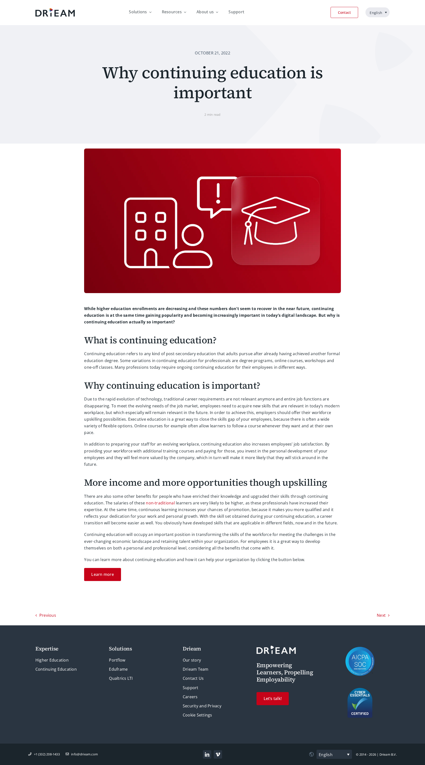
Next (381, 615)
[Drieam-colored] (55, 10)
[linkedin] (207, 754)
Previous (47, 615)
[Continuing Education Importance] (212, 150)
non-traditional (160, 503)
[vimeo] (218, 754)
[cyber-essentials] (360, 690)
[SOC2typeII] (360, 648)
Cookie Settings (197, 715)
